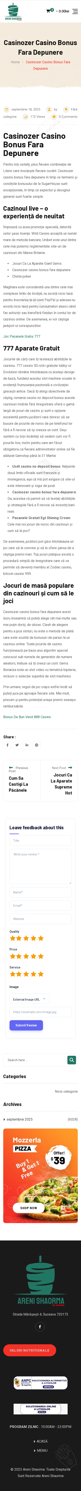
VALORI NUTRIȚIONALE (30, 1350)
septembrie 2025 (19, 1119)
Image (14, 987)
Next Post (59, 768)
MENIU (42, 1451)
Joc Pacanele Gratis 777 (21, 336)
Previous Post (18, 769)
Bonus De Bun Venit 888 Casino (27, 717)
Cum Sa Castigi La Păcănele (18, 784)
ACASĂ (42, 1441)
